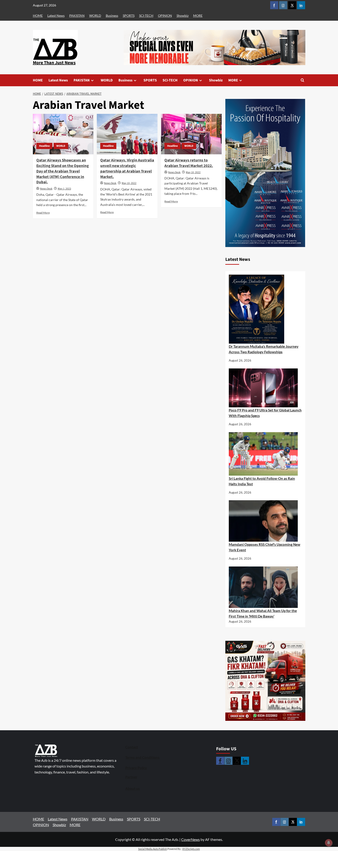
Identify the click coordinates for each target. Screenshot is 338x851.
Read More (43, 212)
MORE (198, 15)
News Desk (46, 189)
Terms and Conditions (142, 757)
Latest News (56, 15)
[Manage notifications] (328, 842)
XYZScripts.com (191, 848)
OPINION (165, 15)
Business (112, 15)
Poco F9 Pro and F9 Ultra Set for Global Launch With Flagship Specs (265, 413)
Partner (131, 777)
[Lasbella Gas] (265, 681)
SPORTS (129, 15)
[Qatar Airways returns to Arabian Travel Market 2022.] (191, 134)
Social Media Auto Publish (152, 848)
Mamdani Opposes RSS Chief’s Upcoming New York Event (264, 547)
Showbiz (183, 15)
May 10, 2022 (129, 183)
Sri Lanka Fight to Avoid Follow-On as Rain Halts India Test (262, 481)
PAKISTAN (77, 15)
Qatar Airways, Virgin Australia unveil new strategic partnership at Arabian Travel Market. (127, 168)
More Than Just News (54, 63)
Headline (44, 146)
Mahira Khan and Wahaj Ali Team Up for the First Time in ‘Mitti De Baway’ (263, 613)
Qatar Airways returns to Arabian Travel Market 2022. (188, 163)
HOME (38, 15)
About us (132, 788)
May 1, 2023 (64, 189)
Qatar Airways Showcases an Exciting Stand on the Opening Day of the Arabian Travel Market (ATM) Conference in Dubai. (62, 171)
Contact (131, 747)
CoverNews (190, 839)
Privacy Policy (136, 768)
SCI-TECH (146, 15)
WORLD (95, 15)
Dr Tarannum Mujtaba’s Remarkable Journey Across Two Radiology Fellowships (263, 349)
